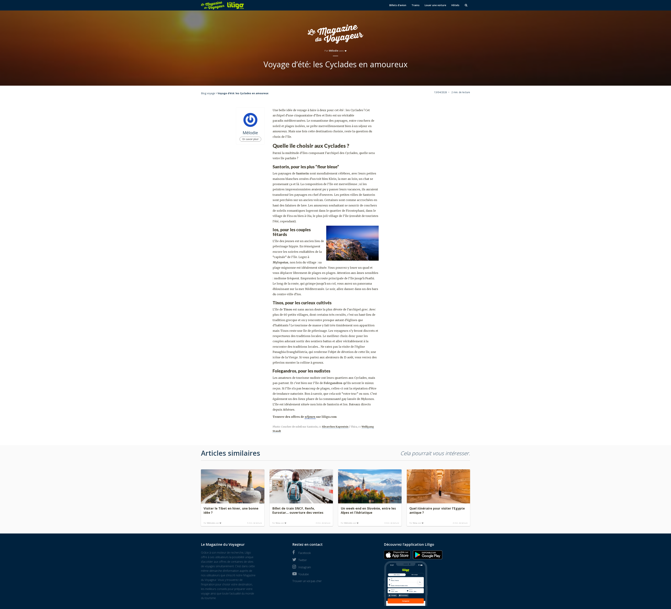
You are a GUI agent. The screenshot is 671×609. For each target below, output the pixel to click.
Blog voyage (208, 93)
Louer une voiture (435, 5)
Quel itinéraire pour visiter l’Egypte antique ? (437, 510)
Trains (415, 5)
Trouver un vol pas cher (307, 581)
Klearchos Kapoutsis (335, 426)
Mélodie (333, 50)
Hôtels (455, 5)
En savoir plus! (250, 139)
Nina (278, 523)
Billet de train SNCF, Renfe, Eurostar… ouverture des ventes (297, 510)
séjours (310, 416)
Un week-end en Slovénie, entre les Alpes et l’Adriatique (368, 510)
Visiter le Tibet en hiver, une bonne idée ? (231, 510)
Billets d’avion (397, 5)
